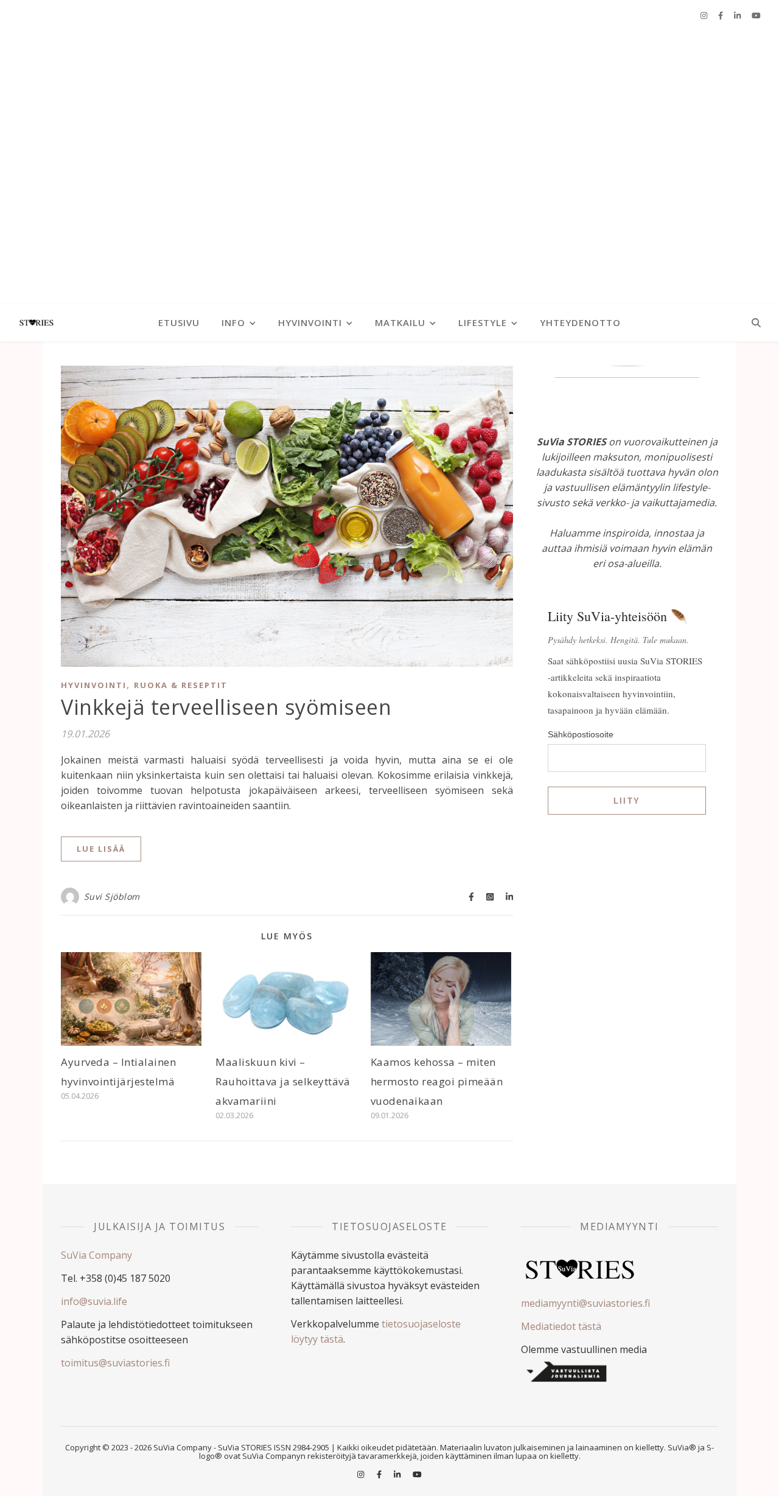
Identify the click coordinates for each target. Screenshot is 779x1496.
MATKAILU (400, 322)
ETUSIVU (179, 322)
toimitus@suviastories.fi (115, 1362)
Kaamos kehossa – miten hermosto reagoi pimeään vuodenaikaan (437, 1081)
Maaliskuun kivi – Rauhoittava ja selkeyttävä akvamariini (282, 1081)
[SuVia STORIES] (389, 167)
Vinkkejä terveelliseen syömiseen (226, 707)
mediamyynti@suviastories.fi (585, 1303)
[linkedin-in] (738, 15)
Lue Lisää (101, 848)
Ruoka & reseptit (181, 685)
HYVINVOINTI (310, 322)
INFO (233, 322)
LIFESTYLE (482, 322)
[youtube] (756, 15)
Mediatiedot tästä (561, 1326)
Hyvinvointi (94, 685)
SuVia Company (96, 1255)
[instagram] (704, 15)
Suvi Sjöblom (112, 896)
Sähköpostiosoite (580, 734)
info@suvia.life (94, 1301)
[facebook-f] (721, 15)
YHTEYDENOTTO (580, 322)
